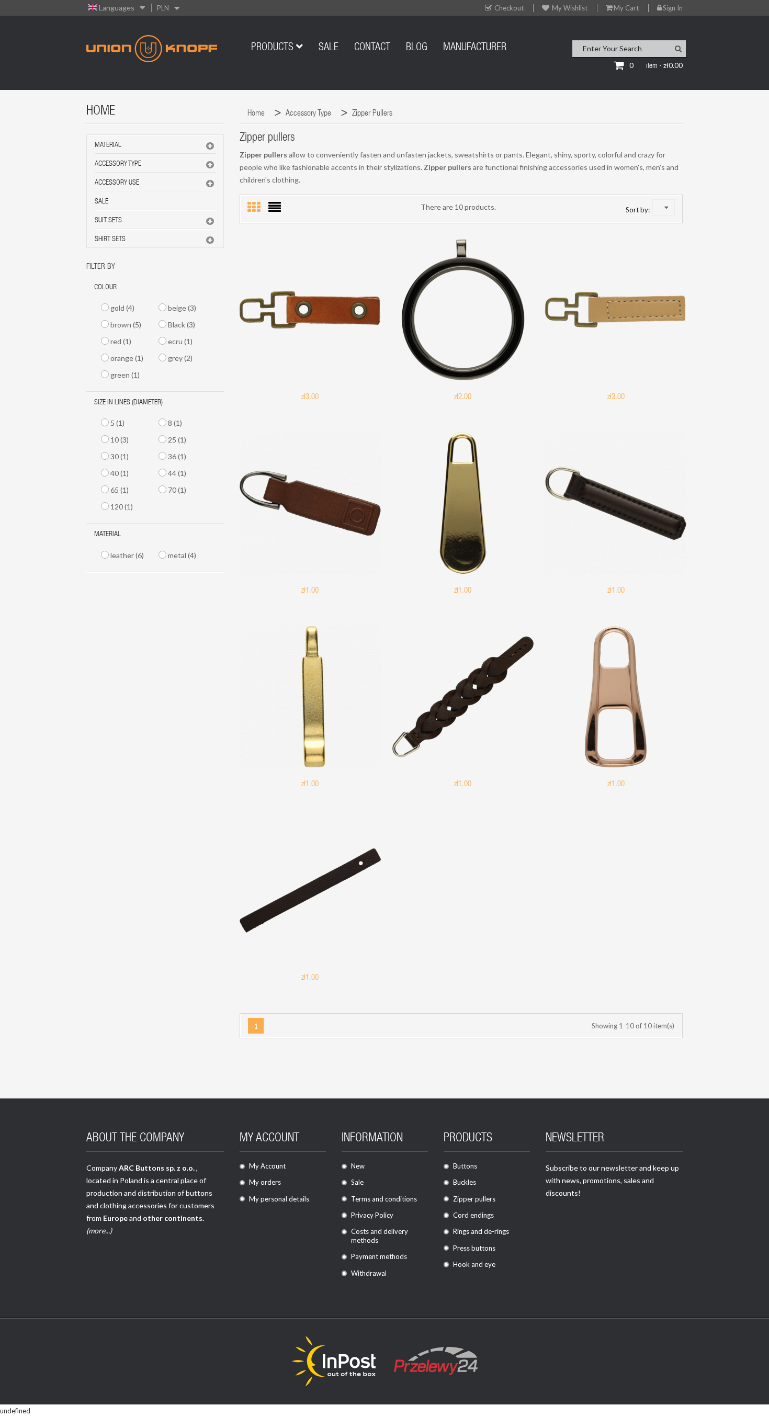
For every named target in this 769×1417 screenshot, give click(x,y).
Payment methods (379, 1256)
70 (177, 489)
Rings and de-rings (481, 1231)
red (120, 341)
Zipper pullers (474, 1199)
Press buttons (474, 1248)
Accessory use (117, 183)
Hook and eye (474, 1264)
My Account (267, 1166)
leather (127, 555)
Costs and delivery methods (379, 1235)
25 (177, 439)
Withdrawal (369, 1273)
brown (125, 324)
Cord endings (473, 1215)
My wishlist (568, 8)
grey (180, 358)
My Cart (626, 8)
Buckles (464, 1182)
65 (119, 489)
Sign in (673, 8)
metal (182, 555)
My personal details (279, 1199)
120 (121, 506)
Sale (101, 202)
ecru (180, 341)
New (358, 1166)
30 (119, 456)
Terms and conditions (384, 1199)
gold (122, 307)
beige (182, 307)
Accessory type (118, 164)
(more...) (99, 1230)
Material (108, 145)
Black (181, 324)
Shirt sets (110, 239)
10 (119, 439)
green (125, 374)
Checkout (508, 8)
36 (177, 456)
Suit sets (108, 220)
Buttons (465, 1166)
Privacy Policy (372, 1215)
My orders (265, 1182)
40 (119, 473)
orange (126, 358)
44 (177, 473)
